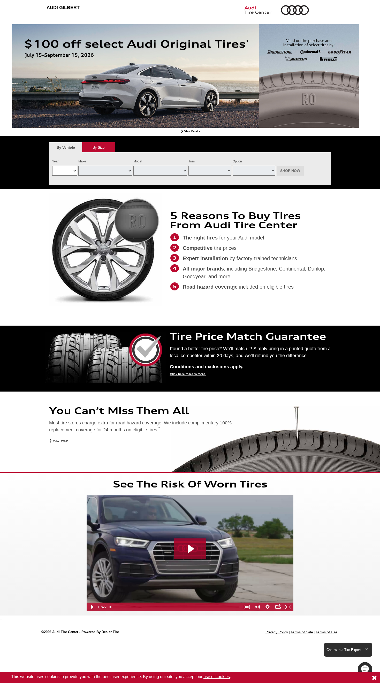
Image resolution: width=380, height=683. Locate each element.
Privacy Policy (276, 632)
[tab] (65, 147)
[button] (365, 669)
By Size (99, 147)
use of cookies (216, 676)
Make (82, 161)
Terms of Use (326, 632)
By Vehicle (66, 147)
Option (237, 161)
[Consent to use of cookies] (374, 677)
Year (55, 161)
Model (137, 161)
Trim (191, 161)
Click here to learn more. (188, 374)
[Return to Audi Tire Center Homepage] (239, 10)
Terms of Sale (302, 632)
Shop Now (290, 171)
